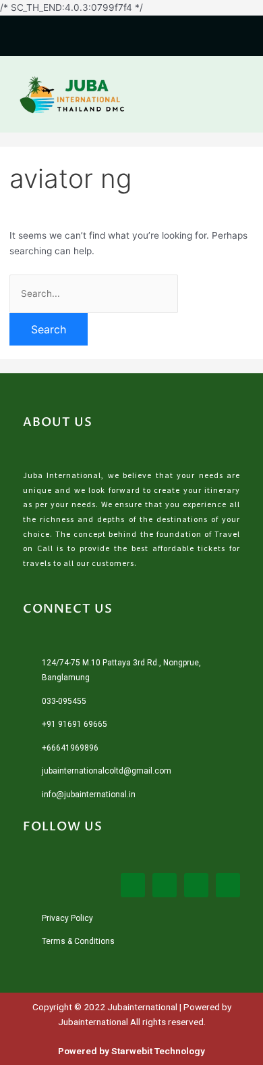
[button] (239, 94)
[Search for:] (93, 293)
